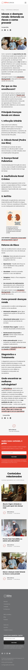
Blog (5, 617)
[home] (9, 2)
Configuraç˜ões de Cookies (7, 664)
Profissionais (7, 609)
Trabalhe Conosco (8, 630)
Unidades (6, 606)
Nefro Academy (7, 614)
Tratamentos (7, 604)
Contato (6, 627)
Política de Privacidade (6, 662)
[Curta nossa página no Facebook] (2, 653)
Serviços (6, 601)
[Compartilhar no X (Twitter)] (7, 30)
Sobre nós (6, 625)
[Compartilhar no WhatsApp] (2, 30)
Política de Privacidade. (16, 648)
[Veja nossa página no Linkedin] (7, 653)
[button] (25, 2)
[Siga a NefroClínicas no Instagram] (5, 653)
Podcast (6, 619)
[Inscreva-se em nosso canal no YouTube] (9, 653)
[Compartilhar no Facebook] (5, 30)
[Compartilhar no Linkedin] (10, 30)
